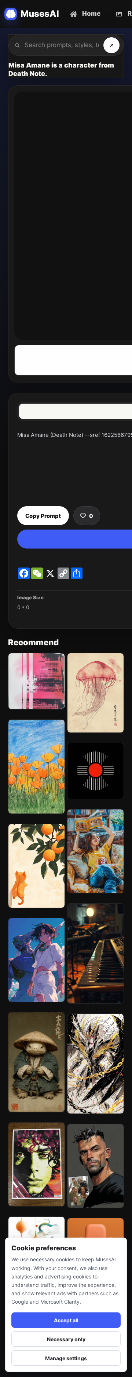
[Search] (111, 45)
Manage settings (66, 1358)
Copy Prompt (43, 515)
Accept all (66, 1320)
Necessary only (66, 1339)
